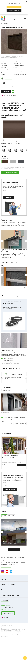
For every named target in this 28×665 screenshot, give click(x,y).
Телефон (4, 190)
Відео (13, 515)
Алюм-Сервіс (8, 414)
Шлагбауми (4, 601)
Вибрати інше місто (14, 10)
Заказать (21, 465)
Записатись (8, 197)
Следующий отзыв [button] (19, 423)
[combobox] (14, 390)
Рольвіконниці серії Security (10, 455)
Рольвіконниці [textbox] (6, 390)
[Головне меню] (25, 18)
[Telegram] (11, 571)
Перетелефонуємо (8, 613)
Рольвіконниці (4, 23)
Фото (9, 515)
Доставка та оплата (6, 94)
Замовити (6, 91)
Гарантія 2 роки (8, 79)
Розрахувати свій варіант (11, 172)
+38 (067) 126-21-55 (16, 19)
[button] (26, 241)
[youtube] (7, 571)
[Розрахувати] (13, 91)
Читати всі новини (14, 550)
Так (14, 7)
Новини (4, 515)
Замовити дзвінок (10, 489)
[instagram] (2, 571)
